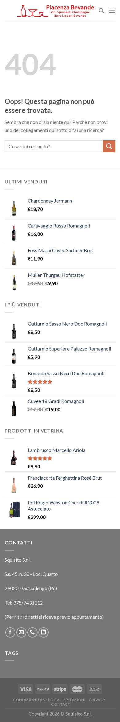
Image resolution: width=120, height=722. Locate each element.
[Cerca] (101, 11)
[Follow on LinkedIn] (43, 632)
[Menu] (111, 10)
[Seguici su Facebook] (10, 632)
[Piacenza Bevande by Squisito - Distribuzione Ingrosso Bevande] (55, 11)
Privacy (97, 699)
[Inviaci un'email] (21, 632)
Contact (60, 704)
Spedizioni (74, 699)
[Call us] (32, 632)
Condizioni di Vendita (36, 699)
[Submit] (109, 146)
